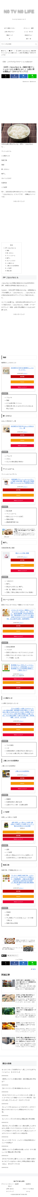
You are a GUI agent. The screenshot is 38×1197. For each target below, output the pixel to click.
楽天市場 (22, 376)
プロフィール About (28, 1188)
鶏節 (8, 250)
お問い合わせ (10, 1188)
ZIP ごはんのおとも (10, 248)
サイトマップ (10, 1191)
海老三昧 (9, 270)
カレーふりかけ (11, 260)
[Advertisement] (19, 102)
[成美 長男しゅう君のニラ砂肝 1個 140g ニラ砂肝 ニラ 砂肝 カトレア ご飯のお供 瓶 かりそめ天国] (6, 825)
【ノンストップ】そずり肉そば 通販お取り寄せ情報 (18, 1119)
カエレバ (25, 373)
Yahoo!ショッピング (18, 839)
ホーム (28, 1191)
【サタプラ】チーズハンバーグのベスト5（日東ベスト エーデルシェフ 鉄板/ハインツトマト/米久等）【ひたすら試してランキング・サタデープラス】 (19, 1097)
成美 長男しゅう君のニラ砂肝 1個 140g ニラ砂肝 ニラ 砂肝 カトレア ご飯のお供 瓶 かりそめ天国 (22, 824)
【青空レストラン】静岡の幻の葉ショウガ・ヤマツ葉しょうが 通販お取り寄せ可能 (19, 1151)
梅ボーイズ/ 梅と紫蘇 (22, 553)
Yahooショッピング (22, 387)
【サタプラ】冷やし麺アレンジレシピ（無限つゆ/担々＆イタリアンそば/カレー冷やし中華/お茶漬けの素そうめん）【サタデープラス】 (19, 1161)
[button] (36, 44)
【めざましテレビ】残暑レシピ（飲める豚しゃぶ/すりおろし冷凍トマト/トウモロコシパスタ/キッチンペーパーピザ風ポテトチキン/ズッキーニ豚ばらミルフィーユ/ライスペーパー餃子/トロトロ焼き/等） (19, 1129)
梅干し (8, 258)
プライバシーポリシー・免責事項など (10, 1185)
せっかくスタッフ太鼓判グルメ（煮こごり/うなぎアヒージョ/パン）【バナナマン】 (19, 1071)
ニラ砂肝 (9, 268)
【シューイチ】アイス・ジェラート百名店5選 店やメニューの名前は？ (18, 1141)
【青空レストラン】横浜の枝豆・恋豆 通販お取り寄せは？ (19, 1080)
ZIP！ (4, 955)
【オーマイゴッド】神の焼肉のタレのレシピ (16, 1088)
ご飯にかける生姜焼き (13, 265)
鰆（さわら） (10, 253)
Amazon (22, 381)
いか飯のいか (10, 263)
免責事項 (28, 1184)
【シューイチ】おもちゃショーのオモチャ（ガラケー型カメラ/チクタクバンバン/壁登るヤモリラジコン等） (19, 1109)
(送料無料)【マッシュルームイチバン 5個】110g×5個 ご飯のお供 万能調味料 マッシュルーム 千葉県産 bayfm (22, 481)
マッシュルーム (11, 255)
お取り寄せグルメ (13, 955)
